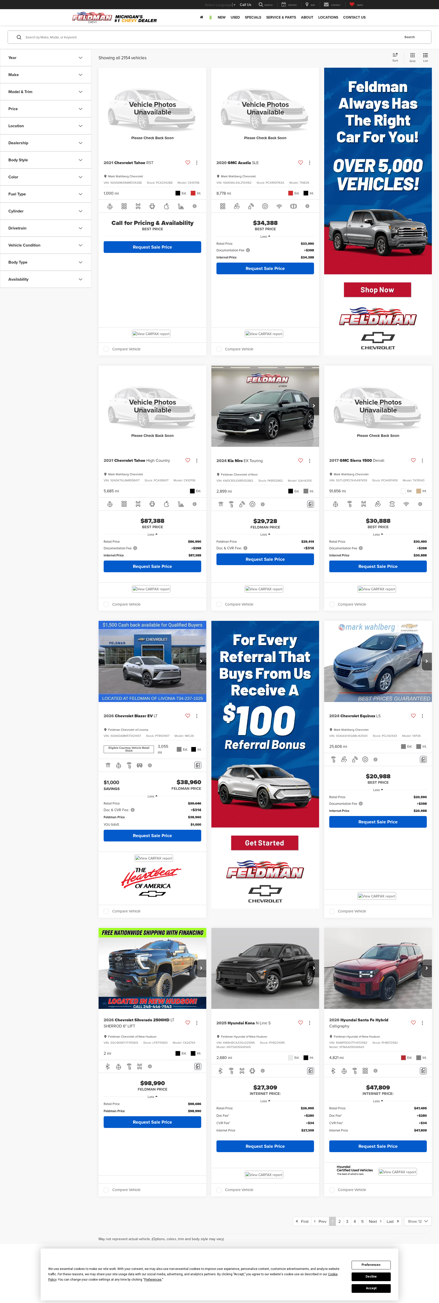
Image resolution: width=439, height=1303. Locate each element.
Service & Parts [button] (281, 17)
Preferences (371, 1265)
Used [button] (235, 17)
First (303, 1221)
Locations (328, 17)
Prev (321, 1221)
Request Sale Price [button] (152, 247)
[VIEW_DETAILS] (152, 108)
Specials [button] (253, 17)
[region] (265, 250)
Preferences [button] (153, 1279)
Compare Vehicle (126, 349)
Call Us (245, 5)
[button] (314, 406)
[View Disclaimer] (195, 206)
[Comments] (310, 504)
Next (374, 1221)
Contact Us (354, 17)
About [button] (307, 17)
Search (409, 37)
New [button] (222, 17)
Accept (371, 1288)
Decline (371, 1276)
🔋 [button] (210, 17)
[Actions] (196, 162)
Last (392, 1221)
